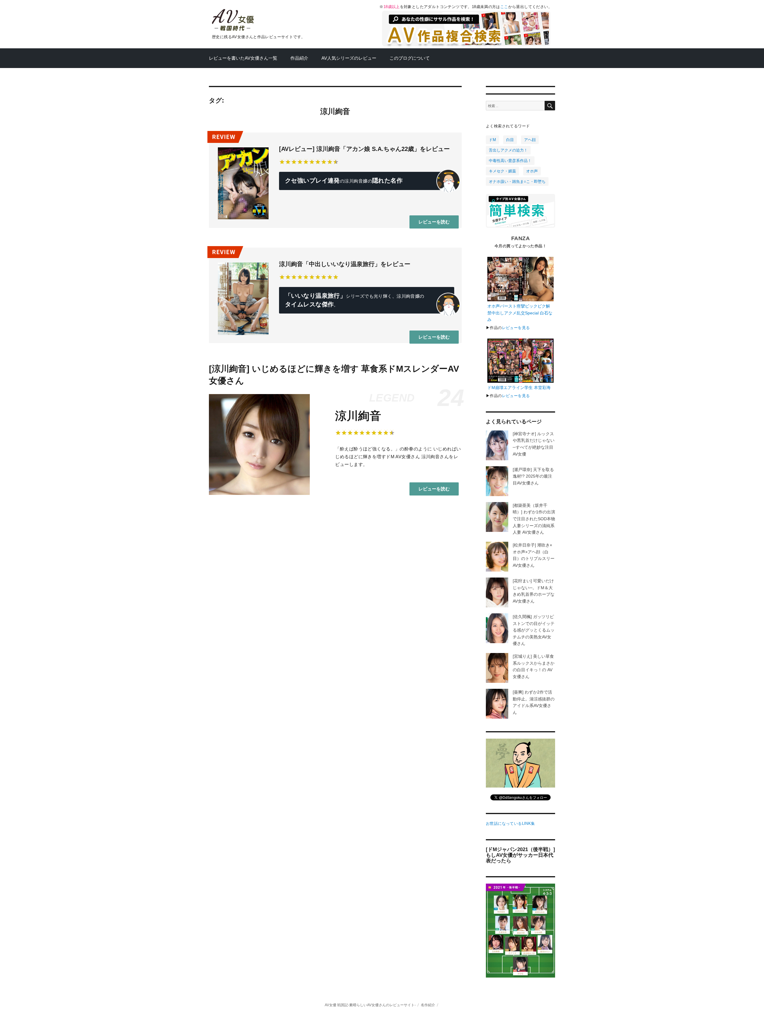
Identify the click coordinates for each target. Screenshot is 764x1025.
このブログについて (409, 58)
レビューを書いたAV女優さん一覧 (243, 58)
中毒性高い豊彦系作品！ (510, 160)
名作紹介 (428, 1005)
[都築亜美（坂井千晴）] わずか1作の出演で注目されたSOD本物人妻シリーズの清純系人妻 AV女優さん (534, 519)
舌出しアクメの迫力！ (508, 150)
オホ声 (532, 171)
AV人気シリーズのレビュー (348, 58)
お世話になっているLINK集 (510, 823)
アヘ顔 (530, 140)
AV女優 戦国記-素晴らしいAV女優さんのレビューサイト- (370, 1005)
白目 (510, 140)
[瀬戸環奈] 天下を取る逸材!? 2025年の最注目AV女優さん (533, 476)
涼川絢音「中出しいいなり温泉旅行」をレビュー (344, 264)
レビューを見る (516, 327)
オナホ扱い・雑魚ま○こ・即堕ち (517, 181)
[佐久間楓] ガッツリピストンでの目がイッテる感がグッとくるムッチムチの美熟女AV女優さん (533, 630)
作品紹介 (299, 58)
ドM (492, 140)
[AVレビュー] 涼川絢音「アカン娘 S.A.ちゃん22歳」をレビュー (364, 149)
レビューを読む (434, 221)
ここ (504, 6)
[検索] (550, 105)
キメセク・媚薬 (502, 171)
